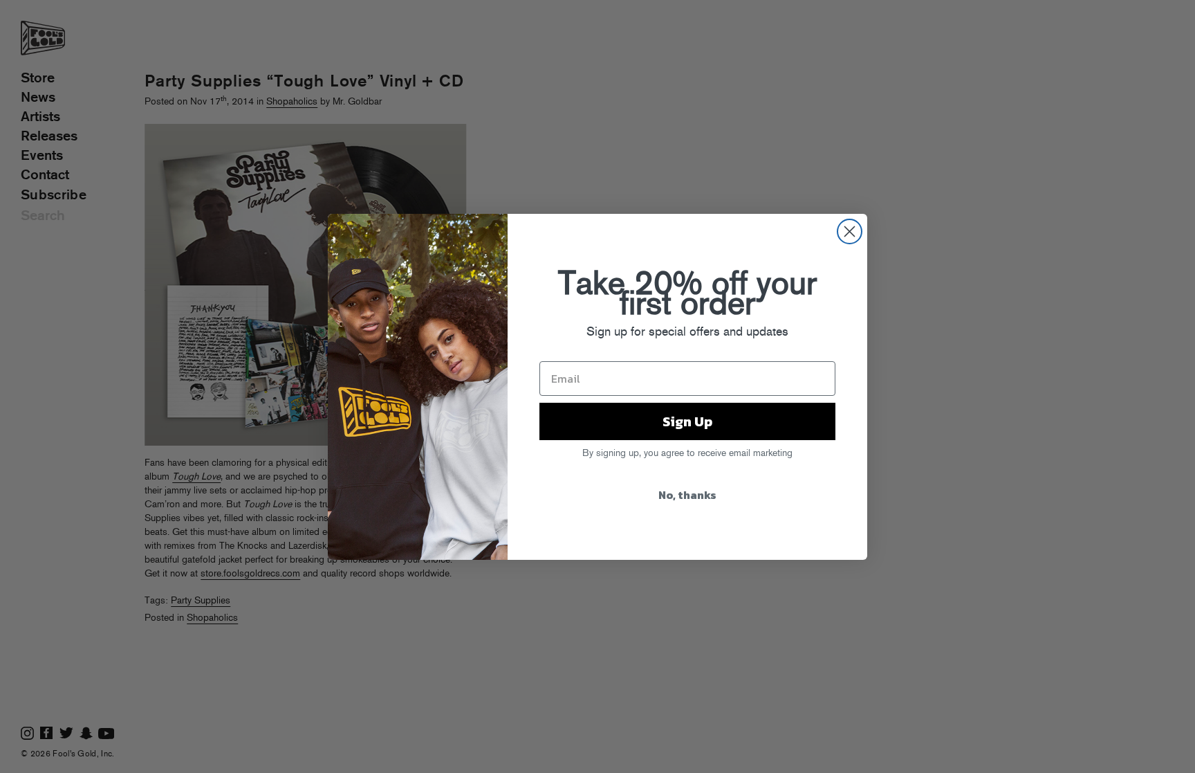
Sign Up (687, 421)
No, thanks (687, 494)
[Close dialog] (849, 231)
